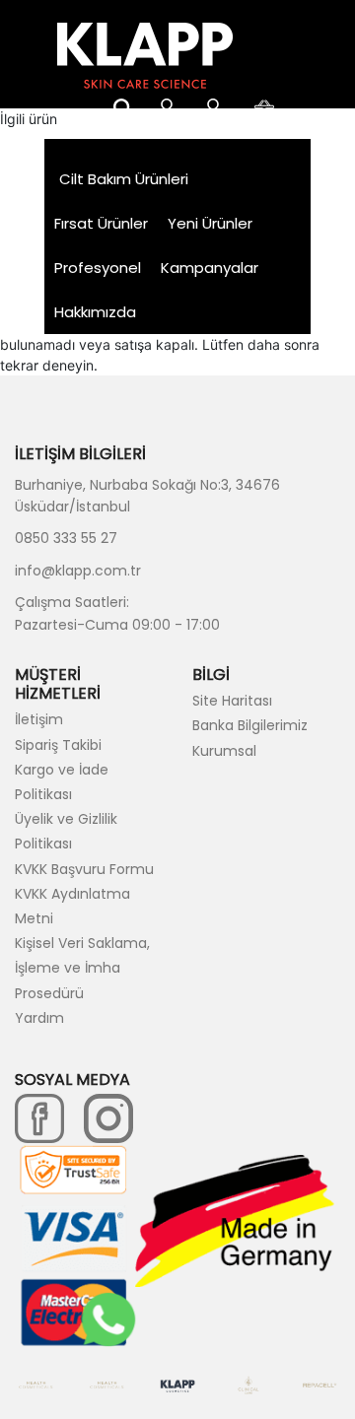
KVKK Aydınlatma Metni (72, 906)
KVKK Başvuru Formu (84, 869)
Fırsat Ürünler (101, 223)
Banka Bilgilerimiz (250, 725)
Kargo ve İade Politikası (61, 782)
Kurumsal (224, 751)
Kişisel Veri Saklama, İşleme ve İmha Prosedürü (82, 967)
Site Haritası (232, 700)
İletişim (39, 719)
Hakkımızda (95, 312)
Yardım (39, 1018)
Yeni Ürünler (210, 223)
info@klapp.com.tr (78, 570)
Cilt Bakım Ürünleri (123, 179)
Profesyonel (97, 267)
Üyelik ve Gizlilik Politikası (66, 831)
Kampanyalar (209, 267)
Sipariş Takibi (58, 745)
